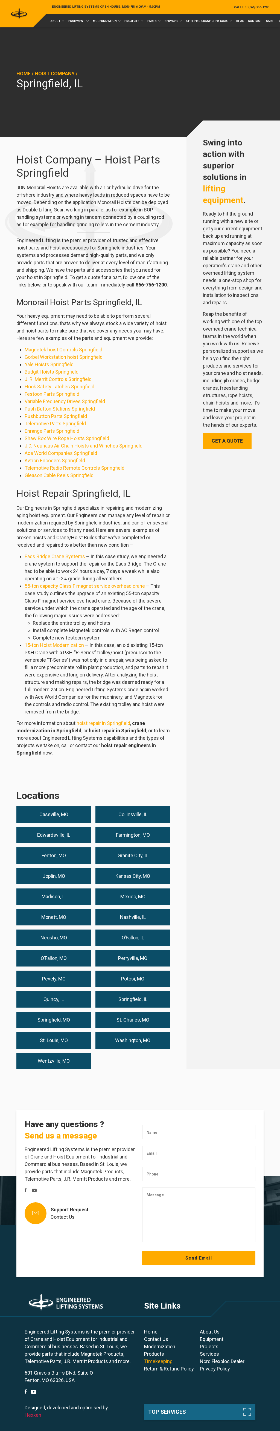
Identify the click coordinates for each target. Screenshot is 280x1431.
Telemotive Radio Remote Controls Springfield (74, 468)
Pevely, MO (54, 979)
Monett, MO (53, 917)
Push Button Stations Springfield (60, 409)
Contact (255, 21)
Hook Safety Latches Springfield (59, 386)
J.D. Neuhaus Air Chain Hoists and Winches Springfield (83, 446)
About (55, 21)
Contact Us (63, 1217)
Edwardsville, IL (53, 835)
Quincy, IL (53, 999)
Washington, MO (132, 1040)
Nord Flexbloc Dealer (222, 1361)
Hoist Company (55, 73)
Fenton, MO (54, 855)
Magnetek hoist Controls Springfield (63, 349)
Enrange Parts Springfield (52, 431)
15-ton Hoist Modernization (54, 645)
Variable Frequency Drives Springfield (65, 401)
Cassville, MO (53, 814)
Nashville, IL (133, 917)
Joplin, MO (54, 876)
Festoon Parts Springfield (52, 394)
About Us (210, 1332)
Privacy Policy (215, 1369)
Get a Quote (227, 441)
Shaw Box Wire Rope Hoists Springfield (67, 438)
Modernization (105, 21)
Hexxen (33, 1415)
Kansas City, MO (132, 876)
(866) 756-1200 (251, 7)
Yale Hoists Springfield (49, 364)
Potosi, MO (132, 979)
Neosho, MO (53, 937)
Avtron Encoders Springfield (55, 460)
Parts (152, 21)
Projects (131, 21)
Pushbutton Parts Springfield (56, 416)
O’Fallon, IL (133, 937)
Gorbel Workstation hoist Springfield (64, 357)
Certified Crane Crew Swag (207, 21)
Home (23, 73)
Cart (270, 21)
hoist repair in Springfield (103, 723)
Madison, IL (54, 896)
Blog (240, 21)
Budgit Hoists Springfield (51, 372)
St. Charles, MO (132, 1020)
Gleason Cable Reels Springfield (59, 475)
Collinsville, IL (132, 814)
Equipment (76, 21)
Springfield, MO (53, 1020)
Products (154, 1354)
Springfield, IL (132, 999)
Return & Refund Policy (169, 1369)
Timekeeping (158, 1361)
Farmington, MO (133, 835)
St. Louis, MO (54, 1040)
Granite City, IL (133, 855)
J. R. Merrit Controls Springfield (58, 379)
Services (171, 21)
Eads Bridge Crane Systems (55, 556)
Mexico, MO (132, 896)
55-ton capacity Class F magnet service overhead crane (85, 586)
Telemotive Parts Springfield (55, 423)
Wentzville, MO (54, 1061)
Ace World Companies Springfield (61, 453)
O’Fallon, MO (54, 958)
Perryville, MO (132, 958)
